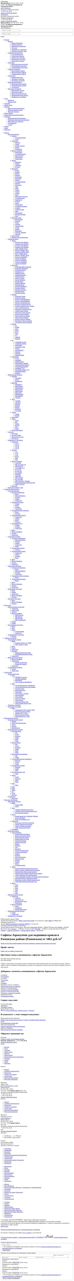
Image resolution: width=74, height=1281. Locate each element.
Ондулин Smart (16, 435)
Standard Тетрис (20, 273)
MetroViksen (19, 391)
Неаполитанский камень (22, 836)
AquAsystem (15, 610)
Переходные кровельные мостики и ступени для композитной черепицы (23, 1020)
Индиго (40, 927)
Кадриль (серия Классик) (23, 304)
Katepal (14, 324)
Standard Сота (19, 272)
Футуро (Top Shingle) (21, 245)
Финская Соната (20, 296)
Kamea (17, 147)
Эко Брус (18, 898)
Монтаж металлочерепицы (16, 108)
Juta (16, 733)
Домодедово (8, 1158)
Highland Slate (19, 361)
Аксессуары (11, 75)
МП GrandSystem (20, 620)
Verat (13, 628)
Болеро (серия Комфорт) (22, 299)
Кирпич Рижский (20, 842)
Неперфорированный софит (23, 654)
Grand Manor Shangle (21, 366)
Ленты (14, 775)
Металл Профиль (17, 151)
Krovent (14, 726)
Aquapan (17, 397)
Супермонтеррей (20, 137)
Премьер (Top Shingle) (22, 247)
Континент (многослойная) (23, 321)
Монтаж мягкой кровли (15, 110)
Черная (17, 229)
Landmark (18, 360)
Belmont (17, 373)
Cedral (13, 912)
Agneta (17, 193)
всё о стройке (27, 1232)
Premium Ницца (20, 288)
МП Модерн (19, 618)
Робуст (17, 379)
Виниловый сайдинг (18, 90)
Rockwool (15, 798)
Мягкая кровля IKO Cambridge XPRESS (18, 924)
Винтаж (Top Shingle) (21, 242)
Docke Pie (15, 265)
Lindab (14, 623)
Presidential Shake (20, 371)
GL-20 (17, 446)
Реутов (6, 1194)
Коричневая (18, 219)
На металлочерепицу (18, 492)
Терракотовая (19, 226)
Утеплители (15, 87)
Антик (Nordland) (20, 258)
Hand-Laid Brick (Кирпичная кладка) (26, 868)
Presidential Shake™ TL (22, 370)
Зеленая (17, 224)
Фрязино (7, 1205)
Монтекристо (19, 155)
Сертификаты (12, 123)
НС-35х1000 (19, 479)
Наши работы (8, 113)
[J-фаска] (4, 983)
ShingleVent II (16, 728)
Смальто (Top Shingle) (22, 244)
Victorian (17, 353)
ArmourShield (19, 350)
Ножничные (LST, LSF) (22, 716)
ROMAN (18, 409)
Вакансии (11, 100)
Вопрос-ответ (12, 102)
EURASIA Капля (20, 270)
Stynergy (14, 136)
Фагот (17, 863)
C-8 (16, 451)
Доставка (7, 103)
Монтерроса (19, 157)
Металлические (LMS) (22, 715)
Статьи (10, 125)
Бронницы (7, 1153)
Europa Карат (19, 281)
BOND (17, 407)
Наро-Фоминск (9, 1186)
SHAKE (17, 404)
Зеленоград (7, 1163)
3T (16, 335)
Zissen (17, 428)
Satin (16, 211)
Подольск (7, 1191)
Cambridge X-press (20, 342)
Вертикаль (18, 903)
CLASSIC (18, 410)
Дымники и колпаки (18, 79)
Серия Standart (19, 631)
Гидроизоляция (16, 731)
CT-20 (17, 358)
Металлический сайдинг (19, 93)
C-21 (16, 455)
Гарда (17, 139)
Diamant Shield (19, 355)
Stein (16, 890)
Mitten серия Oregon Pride (26, 920)
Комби (17, 844)
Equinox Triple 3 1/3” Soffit (23, 643)
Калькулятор (15, 236)
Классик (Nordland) (21, 257)
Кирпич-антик (19, 859)
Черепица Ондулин (17, 437)
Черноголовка (8, 1207)
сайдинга (31, 1010)
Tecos (13, 646)
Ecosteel (17, 208)
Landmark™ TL (20, 368)
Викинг (17, 172)
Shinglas (14, 294)
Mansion (17, 339)
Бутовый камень (20, 865)
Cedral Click (15, 914)
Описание (25, 943)
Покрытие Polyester (21, 662)
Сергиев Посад (9, 1195)
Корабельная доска (21, 901)
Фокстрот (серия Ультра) (22, 312)
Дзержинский (8, 1157)
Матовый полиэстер (21, 196)
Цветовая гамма (16, 218)
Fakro (13, 684)
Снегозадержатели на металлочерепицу (13, 1026)
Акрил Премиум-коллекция (23, 824)
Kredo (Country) (20, 146)
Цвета (11, 943)
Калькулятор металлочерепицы (14, 115)
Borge (17, 494)
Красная (17, 221)
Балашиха (7, 1152)
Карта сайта (4, 1226)
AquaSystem (15, 661)
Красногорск (8, 1174)
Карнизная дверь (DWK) (22, 711)
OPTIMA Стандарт (21, 677)
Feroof (13, 419)
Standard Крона (19, 276)
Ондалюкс (15, 433)
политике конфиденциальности (50, 1246)
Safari (16, 188)
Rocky (17, 330)
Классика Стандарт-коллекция (24, 823)
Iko (12, 340)
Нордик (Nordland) (21, 260)
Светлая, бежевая (20, 232)
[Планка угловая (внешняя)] (9, 989)
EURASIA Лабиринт (21, 268)
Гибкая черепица (17, 44)
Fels (16, 891)
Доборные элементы (35, 943)
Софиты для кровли (14, 69)
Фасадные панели (17, 92)
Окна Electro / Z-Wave (22, 693)
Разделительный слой (18, 772)
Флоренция (18, 381)
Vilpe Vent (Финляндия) (19, 723)
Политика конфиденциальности (10, 1229)
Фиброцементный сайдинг (20, 95)
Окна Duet (18, 692)
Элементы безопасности (15, 53)
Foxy (16, 332)
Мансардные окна (17, 77)
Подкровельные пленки (19, 85)
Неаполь (17, 845)
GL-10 (17, 445)
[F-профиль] (5, 976)
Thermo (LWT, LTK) (21, 713)
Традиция (18, 378)
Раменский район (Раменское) (13, 1192)
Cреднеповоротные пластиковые (25, 687)
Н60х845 (18, 474)
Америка (14, 929)
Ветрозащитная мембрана (19, 754)
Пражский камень (20, 841)
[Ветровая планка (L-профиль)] (10, 986)
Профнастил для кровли (19, 49)
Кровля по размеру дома (19, 51)
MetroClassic (19, 389)
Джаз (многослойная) (21, 317)
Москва (6, 1184)
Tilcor (13, 399)
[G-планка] (4, 980)
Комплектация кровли (15, 82)
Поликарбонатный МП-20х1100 (25, 482)
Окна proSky (19, 697)
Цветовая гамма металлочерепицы (18, 120)
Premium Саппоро (20, 290)
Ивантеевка (8, 1166)
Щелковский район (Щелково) (13, 1212)
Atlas (16, 186)
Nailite (13, 867)
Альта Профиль (16, 832)
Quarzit (17, 191)
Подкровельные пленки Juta (9, 1023)
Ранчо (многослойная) (22, 314)
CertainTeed (15, 357)
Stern (16, 885)
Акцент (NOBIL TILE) (22, 252)
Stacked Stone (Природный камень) (26, 872)
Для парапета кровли (18, 548)
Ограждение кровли (18, 56)
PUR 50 (17, 201)
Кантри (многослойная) (22, 316)
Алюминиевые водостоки (20, 67)
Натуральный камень (21, 813)
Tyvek (17, 734)
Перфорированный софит (23, 652)
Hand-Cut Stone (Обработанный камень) (27, 870)
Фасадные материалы (14, 89)
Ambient (17, 337)
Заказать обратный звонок (9, 13)
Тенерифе (37, 929)
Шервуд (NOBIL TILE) (22, 255)
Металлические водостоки (20, 64)
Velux (13, 675)
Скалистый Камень (21, 852)
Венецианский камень (22, 837)
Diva (16, 427)
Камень (17, 854)
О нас (6, 98)
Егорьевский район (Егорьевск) (14, 1160)
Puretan (17, 180)
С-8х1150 (18, 463)
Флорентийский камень (22, 834)
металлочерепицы (11, 1010)
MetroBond (18, 384)
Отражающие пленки (18, 765)
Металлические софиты (19, 72)
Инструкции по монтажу (15, 121)
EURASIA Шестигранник (23, 267)
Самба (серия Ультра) (21, 311)
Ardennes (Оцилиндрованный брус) (26, 811)
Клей (13, 783)
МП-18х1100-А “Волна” (22, 481)
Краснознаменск (9, 1176)
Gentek (14, 669)
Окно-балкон (19, 700)
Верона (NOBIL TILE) (22, 250)
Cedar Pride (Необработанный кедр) (26, 881)
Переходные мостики (18, 57)
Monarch (17, 352)
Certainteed (15, 829)
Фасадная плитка (20, 857)
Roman (17, 415)
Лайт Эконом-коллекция (22, 827)
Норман (17, 175)
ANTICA (18, 402)
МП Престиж (19, 615)
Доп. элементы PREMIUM (23, 682)
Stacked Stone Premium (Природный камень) (28, 873)
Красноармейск (9, 1173)
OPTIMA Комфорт (21, 679)
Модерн (17, 142)
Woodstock (18, 908)
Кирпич (17, 855)
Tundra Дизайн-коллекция (23, 826)
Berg (16, 886)
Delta (16, 739)
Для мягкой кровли (17, 502)
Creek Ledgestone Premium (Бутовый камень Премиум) (32, 876)
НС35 (17, 456)
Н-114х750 (18, 471)
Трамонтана (18, 159)
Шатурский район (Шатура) (13, 1210)
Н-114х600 (18, 473)
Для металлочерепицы (18, 538)
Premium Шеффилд (21, 286)
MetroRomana (19, 394)
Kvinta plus (18, 149)
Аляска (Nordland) (20, 263)
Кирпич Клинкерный (21, 850)
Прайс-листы (8, 105)
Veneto (17, 424)
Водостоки (11, 62)
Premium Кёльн (19, 291)
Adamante (18, 165)
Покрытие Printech (21, 664)
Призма (17, 183)
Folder (17, 738)
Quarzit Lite (18, 200)
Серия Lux (18, 633)
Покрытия (15, 169)
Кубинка (7, 1178)
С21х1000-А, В (19, 468)
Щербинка (7, 1213)
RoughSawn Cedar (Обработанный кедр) (27, 880)
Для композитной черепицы (20, 510)
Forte (16, 334)
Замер (6, 128)
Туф (16, 847)
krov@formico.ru (6, 8)
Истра (6, 1168)
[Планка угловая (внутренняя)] (10, 993)
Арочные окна (19, 688)
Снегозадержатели (17, 54)
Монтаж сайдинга (13, 111)
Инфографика (17, 943)
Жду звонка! (6, 1250)
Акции (6, 126)
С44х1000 (18, 476)
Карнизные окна (20, 690)
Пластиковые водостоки (19, 66)
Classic (17, 144)
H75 (16, 460)
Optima (17, 499)
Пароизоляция (16, 742)
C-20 (16, 453)
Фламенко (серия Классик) (23, 309)
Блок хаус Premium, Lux (22, 819)
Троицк (6, 1203)
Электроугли (8, 1217)
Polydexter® (18, 213)
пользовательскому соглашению (12, 1248)
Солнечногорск (9, 1199)
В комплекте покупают (49, 943)
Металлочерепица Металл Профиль (12, 1029)
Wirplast (14, 721)
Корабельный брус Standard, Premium (26, 816)
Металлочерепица (17, 43)
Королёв (6, 1171)
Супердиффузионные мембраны (21, 759)
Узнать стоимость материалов (11, 1278)
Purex (16, 195)
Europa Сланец (19, 278)
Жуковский (7, 1161)
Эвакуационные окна (21, 702)
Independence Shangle (21, 363)
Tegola (13, 240)
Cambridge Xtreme (20, 343)
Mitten (13, 641)
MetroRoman (19, 386)
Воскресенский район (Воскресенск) (15, 1155)
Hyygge (17, 167)
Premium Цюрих (20, 293)
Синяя (17, 227)
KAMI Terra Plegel (17, 430)
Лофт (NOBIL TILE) (21, 249)
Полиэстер (18, 177)
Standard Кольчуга (20, 275)
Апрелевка (7, 1148)
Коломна (7, 1169)
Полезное (7, 116)
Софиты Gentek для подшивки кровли (12, 1039)
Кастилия (34, 927)
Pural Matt (18, 178)
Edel (16, 893)
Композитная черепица (19, 46)
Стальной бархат (20, 182)
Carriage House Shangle (22, 365)
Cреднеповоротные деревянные (25, 685)
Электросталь (8, 1215)
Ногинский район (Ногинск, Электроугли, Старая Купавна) (22, 1187)
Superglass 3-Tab (20, 347)
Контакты (7, 129)
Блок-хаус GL (19, 899)
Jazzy (16, 329)
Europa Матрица (20, 280)
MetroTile (14, 383)
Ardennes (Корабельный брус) (24, 809)
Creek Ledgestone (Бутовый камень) (26, 875)
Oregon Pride (19, 805)
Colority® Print (19, 209)
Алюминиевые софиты (19, 74)
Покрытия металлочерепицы (17, 118)
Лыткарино (7, 1181)
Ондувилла (15, 438)
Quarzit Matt (18, 204)
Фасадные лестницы (18, 61)
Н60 (16, 458)
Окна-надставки (20, 698)
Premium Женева (20, 283)
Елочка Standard (20, 818)
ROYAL (17, 406)
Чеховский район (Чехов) (12, 1208)
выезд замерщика (6, 1004)
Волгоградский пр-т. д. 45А (9, 1086)
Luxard (14, 412)
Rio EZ (17, 425)
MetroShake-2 (19, 388)
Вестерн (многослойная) (22, 319)
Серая (17, 222)
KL (16, 325)
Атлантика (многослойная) (23, 322)
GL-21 (17, 448)
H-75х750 (18, 469)
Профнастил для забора (19, 97)
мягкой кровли (22, 1010)
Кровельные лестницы (19, 59)
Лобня (6, 1179)
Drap (16, 216)
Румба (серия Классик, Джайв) (24, 306)
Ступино (7, 1202)
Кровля (10, 41)
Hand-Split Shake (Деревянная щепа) (26, 878)
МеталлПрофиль (20, 496)
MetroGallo (18, 393)
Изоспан (17, 736)
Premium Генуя (19, 285)
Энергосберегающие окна (23, 703)
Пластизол (18, 185)
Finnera (17, 164)
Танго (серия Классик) (22, 307)
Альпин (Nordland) (21, 262)
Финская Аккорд (20, 298)
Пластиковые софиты (18, 71)
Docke (13, 630)
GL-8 (16, 443)
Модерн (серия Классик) (22, 303)
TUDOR (17, 401)
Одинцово (7, 1189)
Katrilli (17, 327)
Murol (13, 626)
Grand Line (15, 141)
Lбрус (17, 906)
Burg (16, 888)
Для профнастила (17, 523)
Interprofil (14, 486)
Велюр (17, 173)
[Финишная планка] (7, 996)
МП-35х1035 (19, 478)
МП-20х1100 (19, 466)
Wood (17, 420)
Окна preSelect (19, 695)
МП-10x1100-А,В (20, 464)
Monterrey (18, 162)
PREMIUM (18, 680)
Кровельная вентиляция (19, 84)
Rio (16, 422)
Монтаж (6, 107)
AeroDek (14, 376)
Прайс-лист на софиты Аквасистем (11, 951)
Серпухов (7, 1197)
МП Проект (18, 617)
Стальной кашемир (21, 206)
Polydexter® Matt (20, 214)
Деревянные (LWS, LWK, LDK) (25, 710)
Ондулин (14, 48)
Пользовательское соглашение (30, 1229)
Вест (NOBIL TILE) (21, 254)
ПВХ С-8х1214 (19, 484)
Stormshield (18, 345)
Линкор (14, 636)
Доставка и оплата (6, 1007)
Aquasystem (15, 670)
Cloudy (17, 190)
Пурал (17, 170)
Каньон (17, 860)
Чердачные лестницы (18, 80)
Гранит (17, 862)
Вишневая (18, 231)
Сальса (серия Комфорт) (22, 301)
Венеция (17, 849)
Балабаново (7, 1150)
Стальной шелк (20, 198)
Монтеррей (18, 152)
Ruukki (14, 160)
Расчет (3, 1009)
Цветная (17, 234)
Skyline (17, 348)
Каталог (6, 40)
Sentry (17, 806)
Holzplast (14, 651)
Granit (17, 203)
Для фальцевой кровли (19, 515)
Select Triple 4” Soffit (21, 644)
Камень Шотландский (22, 839)
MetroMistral (19, 396)
